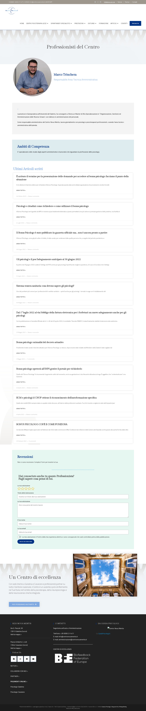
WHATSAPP (49, 2)
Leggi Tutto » (21, 190)
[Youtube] (33, 659)
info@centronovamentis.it (37, 2)
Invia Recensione (26, 542)
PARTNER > (14, 676)
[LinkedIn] (27, 659)
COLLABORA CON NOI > (19, 671)
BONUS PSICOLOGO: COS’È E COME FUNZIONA (41, 424)
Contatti (134, 2)
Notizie (120, 2)
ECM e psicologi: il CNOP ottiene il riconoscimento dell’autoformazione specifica (56, 397)
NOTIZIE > (14, 666)
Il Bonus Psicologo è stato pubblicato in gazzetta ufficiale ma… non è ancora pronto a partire (61, 232)
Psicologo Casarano (17, 692)
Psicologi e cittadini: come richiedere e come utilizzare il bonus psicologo (52, 206)
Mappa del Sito (115, 707)
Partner (127, 2)
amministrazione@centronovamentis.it (73, 639)
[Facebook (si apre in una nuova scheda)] (95, 2)
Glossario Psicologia (106, 707)
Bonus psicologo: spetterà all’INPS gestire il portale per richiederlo (49, 368)
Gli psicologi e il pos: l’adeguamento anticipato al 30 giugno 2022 (48, 259)
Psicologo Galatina (17, 686)
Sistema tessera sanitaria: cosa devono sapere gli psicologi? (45, 286)
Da (103, 633)
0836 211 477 (19, 2)
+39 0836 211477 (67, 633)
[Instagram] (20, 659)
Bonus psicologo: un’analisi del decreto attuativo (39, 342)
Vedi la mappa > (15, 634)
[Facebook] (14, 659)
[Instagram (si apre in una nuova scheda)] (98, 2)
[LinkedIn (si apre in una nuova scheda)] (100, 2)
